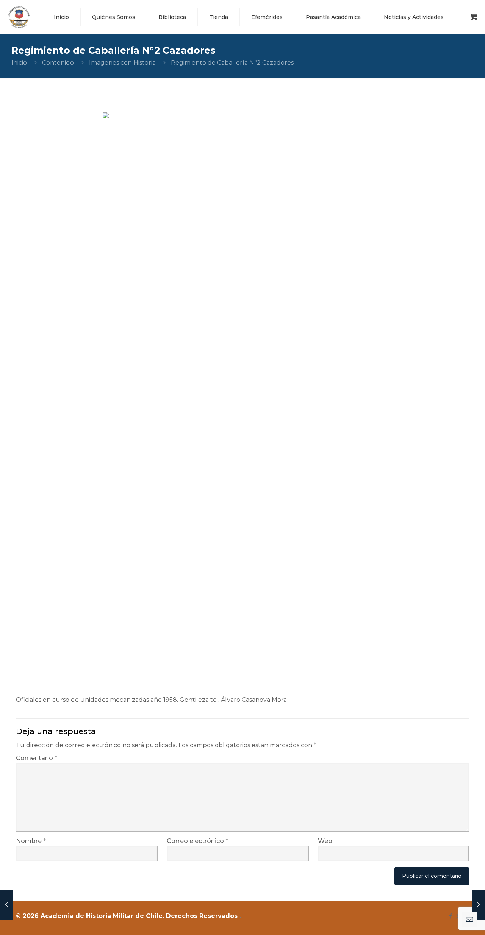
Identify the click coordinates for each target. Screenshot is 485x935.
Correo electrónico (197, 841)
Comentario (36, 758)
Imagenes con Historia (122, 62)
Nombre (31, 841)
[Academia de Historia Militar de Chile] (19, 17)
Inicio (19, 62)
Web (325, 841)
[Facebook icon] (451, 915)
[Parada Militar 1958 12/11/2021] (6, 905)
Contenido (58, 62)
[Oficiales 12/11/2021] (478, 905)
